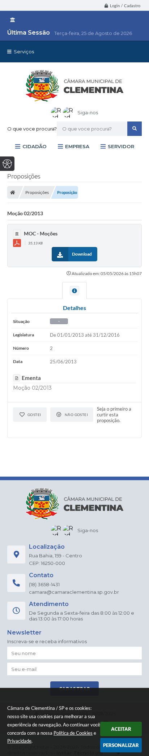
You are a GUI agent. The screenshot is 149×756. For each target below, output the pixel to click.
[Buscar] (134, 128)
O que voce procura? (32, 129)
